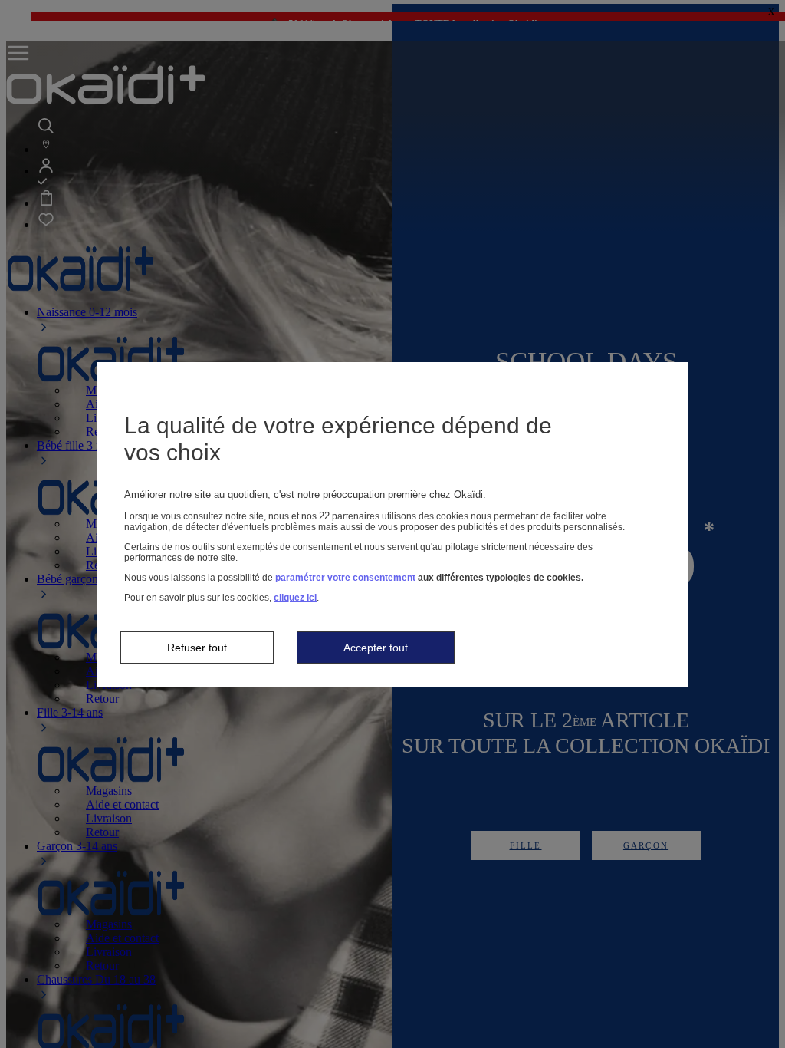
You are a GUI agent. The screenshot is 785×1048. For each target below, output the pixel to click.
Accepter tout (375, 647)
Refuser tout (197, 647)
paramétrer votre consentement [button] (346, 577)
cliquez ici (295, 597)
